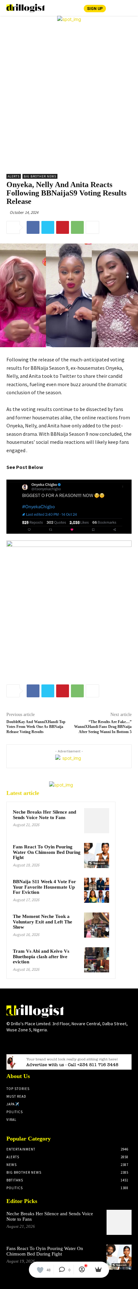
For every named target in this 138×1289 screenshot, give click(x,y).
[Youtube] (56, 1042)
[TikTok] (33, 1042)
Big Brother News (40, 176)
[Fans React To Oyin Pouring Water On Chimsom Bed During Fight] (96, 855)
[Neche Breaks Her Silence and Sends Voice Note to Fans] (96, 820)
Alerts (14, 176)
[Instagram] (22, 1042)
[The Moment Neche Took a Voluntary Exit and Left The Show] (96, 925)
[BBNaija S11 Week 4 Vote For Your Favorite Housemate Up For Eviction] (96, 890)
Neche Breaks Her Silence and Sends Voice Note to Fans (44, 814)
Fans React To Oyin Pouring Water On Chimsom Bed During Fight (47, 852)
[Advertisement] (69, 95)
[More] (92, 227)
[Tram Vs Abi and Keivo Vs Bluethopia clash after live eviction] (96, 959)
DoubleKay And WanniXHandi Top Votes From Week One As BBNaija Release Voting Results (35, 727)
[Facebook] (33, 227)
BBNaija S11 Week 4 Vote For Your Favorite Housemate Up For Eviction (44, 887)
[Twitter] (47, 227)
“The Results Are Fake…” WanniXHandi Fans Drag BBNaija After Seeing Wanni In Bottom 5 (103, 727)
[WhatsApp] (77, 227)
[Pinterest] (62, 227)
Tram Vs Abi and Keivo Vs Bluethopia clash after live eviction (41, 956)
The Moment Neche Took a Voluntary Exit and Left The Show (42, 922)
